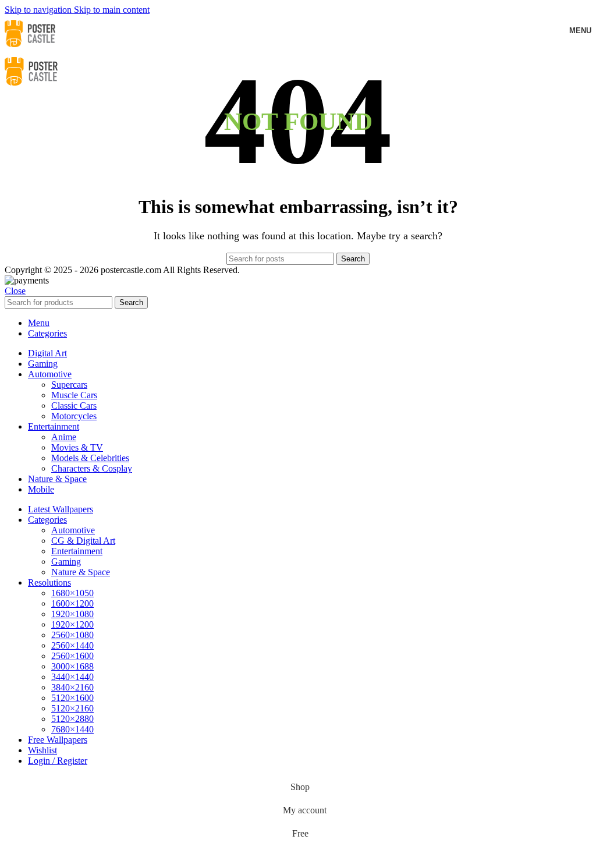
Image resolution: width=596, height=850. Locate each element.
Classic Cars (74, 405)
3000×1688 (72, 666)
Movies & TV (77, 447)
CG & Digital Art (83, 541)
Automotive (73, 530)
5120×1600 (72, 698)
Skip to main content (112, 10)
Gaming (66, 561)
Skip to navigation (39, 10)
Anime (63, 437)
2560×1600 (72, 656)
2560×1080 (72, 635)
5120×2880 (72, 719)
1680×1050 (72, 593)
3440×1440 (72, 677)
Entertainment (76, 551)
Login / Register (57, 761)
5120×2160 (72, 708)
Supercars (69, 384)
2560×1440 (72, 645)
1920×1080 (72, 614)
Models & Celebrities (90, 458)
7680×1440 (72, 729)
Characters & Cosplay (91, 468)
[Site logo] (30, 49)
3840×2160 (72, 687)
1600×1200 (72, 603)
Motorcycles (74, 416)
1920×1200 (72, 624)
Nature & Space (80, 572)
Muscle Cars (74, 395)
